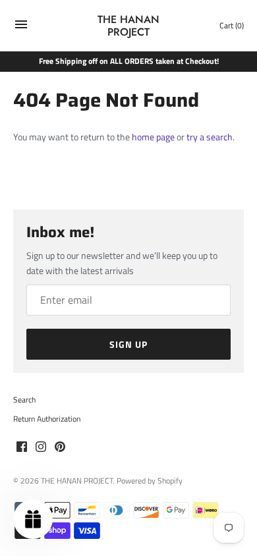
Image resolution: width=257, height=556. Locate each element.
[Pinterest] (60, 447)
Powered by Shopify (150, 481)
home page (153, 137)
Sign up (128, 344)
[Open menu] (21, 27)
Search (24, 400)
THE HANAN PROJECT (77, 481)
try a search (209, 137)
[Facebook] (21, 447)
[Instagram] (41, 447)
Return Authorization (46, 419)
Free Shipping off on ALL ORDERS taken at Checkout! (129, 61)
